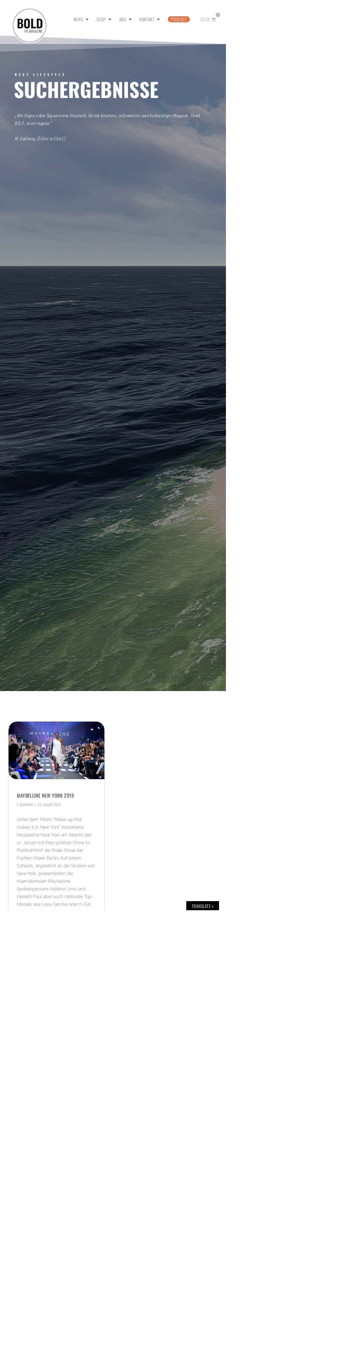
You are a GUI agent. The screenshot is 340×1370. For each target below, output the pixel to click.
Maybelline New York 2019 (45, 795)
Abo (122, 19)
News (78, 19)
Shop (101, 19)
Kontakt (146, 19)
